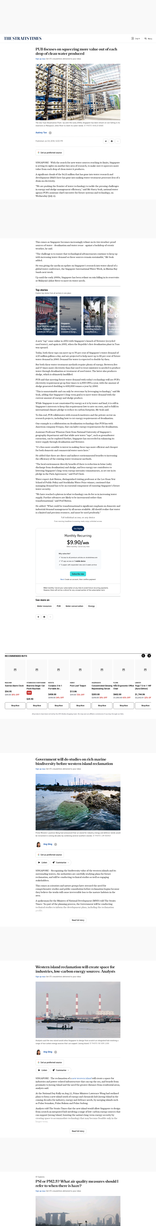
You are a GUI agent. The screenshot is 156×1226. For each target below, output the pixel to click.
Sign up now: (41, 58)
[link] (22, 38)
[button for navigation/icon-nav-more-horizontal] (117, 141)
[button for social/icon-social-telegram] (105, 141)
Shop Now (15, 706)
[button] (135, 38)
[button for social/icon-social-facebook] (111, 141)
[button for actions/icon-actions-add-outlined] (50, 132)
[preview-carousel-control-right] (116, 316)
